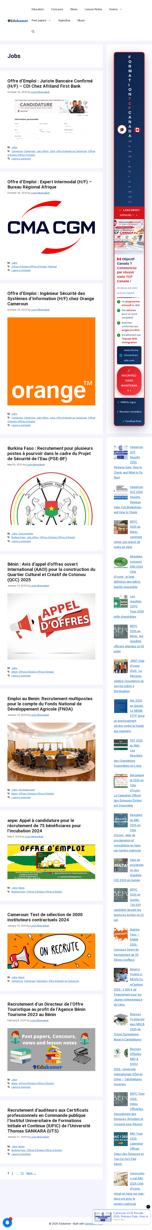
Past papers (39, 20)
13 (22, 1173)
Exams (114, 9)
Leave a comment (21, 158)
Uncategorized (26, 789)
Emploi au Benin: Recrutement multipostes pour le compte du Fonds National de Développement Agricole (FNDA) (49, 704)
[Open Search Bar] (33, 31)
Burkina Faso (18, 537)
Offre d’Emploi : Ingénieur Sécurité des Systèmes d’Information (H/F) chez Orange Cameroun (50, 298)
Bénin (14, 671)
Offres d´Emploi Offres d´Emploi (29, 266)
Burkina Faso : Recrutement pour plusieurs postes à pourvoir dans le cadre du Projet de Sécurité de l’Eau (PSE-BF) (50, 453)
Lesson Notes (93, 9)
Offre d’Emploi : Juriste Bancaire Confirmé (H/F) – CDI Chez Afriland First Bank (50, 83)
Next (31, 1173)
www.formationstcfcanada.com (131, 355)
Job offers (42, 151)
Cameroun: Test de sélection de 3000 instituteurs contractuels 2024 (45, 917)
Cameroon (17, 151)
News (74, 9)
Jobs (14, 147)
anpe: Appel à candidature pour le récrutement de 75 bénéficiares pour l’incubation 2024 (44, 825)
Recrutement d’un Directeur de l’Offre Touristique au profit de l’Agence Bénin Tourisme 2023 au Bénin (46, 1009)
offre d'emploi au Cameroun (71, 151)
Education (38, 9)
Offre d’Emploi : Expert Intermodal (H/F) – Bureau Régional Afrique (49, 184)
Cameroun (29, 151)
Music (81, 20)
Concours (57, 9)
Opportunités (25, 533)
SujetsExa (64, 20)
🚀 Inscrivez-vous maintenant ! (129, 380)
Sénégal (52, 266)
